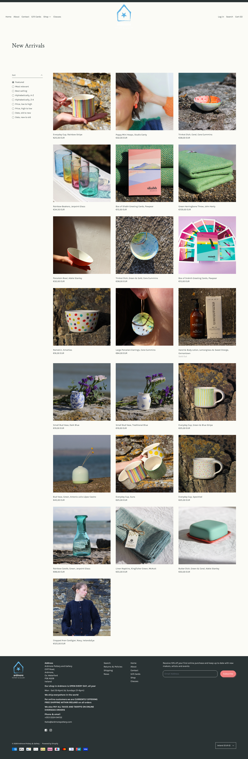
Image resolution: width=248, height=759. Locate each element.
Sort (14, 75)
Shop (133, 677)
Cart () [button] (239, 16)
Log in (221, 16)
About (16, 16)
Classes (57, 16)
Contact (25, 16)
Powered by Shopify (50, 743)
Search (107, 663)
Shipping (108, 670)
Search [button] (229, 16)
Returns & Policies (113, 666)
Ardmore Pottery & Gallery (29, 743)
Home (8, 16)
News (106, 674)
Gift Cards (36, 16)
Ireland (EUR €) (223, 745)
